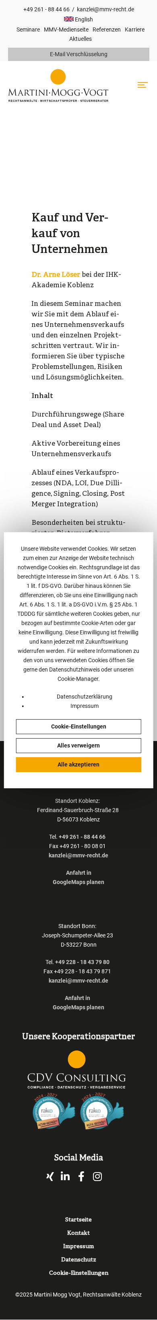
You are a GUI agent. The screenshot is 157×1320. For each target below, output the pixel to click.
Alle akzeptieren (78, 764)
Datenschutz (78, 1260)
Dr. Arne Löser (55, 275)
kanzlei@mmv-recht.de (105, 9)
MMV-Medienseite (66, 29)
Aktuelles (80, 39)
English (83, 19)
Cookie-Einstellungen (78, 726)
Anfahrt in (78, 872)
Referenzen (107, 29)
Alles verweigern (78, 745)
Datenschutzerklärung (84, 696)
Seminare (28, 29)
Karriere (135, 29)
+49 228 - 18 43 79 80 (82, 962)
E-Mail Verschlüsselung (78, 54)
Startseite (78, 1220)
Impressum (84, 706)
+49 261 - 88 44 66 (46, 9)
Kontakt (78, 1233)
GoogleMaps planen (78, 882)
